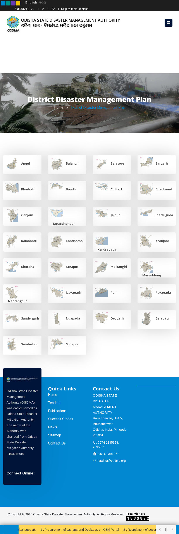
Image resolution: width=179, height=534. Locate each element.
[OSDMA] (22, 379)
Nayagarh (72, 292)
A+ (53, 8)
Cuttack (115, 189)
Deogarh (116, 318)
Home (58, 107)
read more (16, 453)
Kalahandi (28, 241)
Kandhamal (73, 241)
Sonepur (71, 344)
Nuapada (71, 318)
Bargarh (160, 163)
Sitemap (54, 435)
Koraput (71, 267)
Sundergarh (29, 318)
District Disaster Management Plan (98, 107)
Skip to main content (74, 9)
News (52, 427)
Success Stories (60, 419)
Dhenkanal (162, 189)
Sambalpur (28, 344)
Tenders (54, 403)
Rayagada (162, 292)
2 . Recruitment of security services (138, 529)
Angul (24, 163)
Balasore (116, 163)
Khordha (26, 267)
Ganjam (26, 215)
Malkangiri (117, 267)
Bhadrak (26, 189)
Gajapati (161, 318)
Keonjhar (161, 241)
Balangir (71, 163)
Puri (112, 292)
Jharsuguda (163, 215)
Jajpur (114, 215)
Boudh (69, 189)
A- (33, 8)
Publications (57, 411)
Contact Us (57, 443)
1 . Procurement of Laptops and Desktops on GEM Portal (70, 529)
